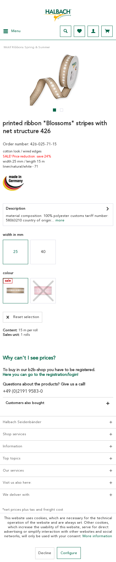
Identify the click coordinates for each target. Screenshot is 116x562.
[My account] (93, 31)
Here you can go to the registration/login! (40, 375)
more (59, 220)
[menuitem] (10, 31)
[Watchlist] (79, 31)
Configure (69, 553)
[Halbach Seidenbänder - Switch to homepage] (58, 13)
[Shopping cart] (107, 31)
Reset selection (26, 317)
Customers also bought (25, 403)
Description (15, 208)
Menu (16, 31)
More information (97, 536)
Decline (44, 553)
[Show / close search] (65, 31)
